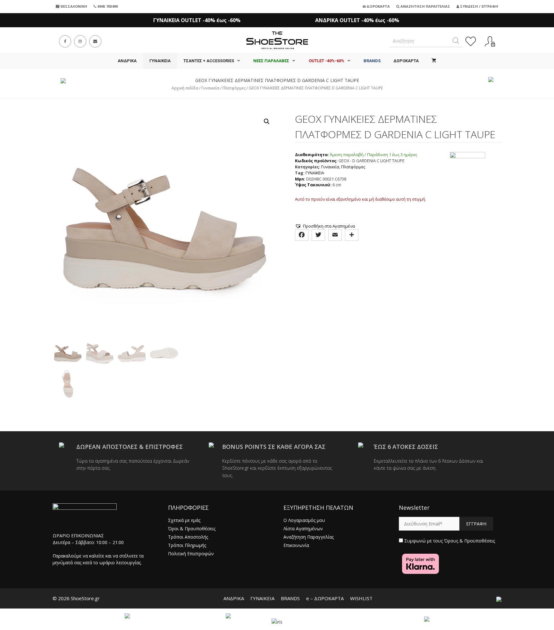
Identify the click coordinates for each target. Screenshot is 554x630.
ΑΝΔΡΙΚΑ (127, 60)
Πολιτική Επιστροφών (191, 553)
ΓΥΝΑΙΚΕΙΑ (160, 60)
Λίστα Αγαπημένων (303, 528)
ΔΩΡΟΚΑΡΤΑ (406, 60)
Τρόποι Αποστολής (188, 537)
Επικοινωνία (296, 545)
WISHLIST (361, 598)
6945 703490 (107, 6)
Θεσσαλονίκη (73, 6)
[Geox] (467, 170)
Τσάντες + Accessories (208, 60)
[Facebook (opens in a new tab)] (65, 41)
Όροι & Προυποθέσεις (191, 528)
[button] (267, 121)
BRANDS (290, 598)
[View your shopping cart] (434, 61)
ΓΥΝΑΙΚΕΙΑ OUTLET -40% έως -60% (196, 20)
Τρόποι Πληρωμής (187, 545)
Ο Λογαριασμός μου (304, 520)
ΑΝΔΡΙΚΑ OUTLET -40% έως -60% (357, 20)
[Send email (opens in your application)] (95, 41)
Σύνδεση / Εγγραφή (478, 6)
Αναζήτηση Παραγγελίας (424, 6)
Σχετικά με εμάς (184, 520)
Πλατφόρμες (234, 88)
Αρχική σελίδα (185, 88)
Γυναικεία (210, 88)
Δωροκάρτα (377, 6)
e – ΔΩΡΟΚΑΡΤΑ (325, 598)
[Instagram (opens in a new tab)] (80, 41)
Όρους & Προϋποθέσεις (469, 541)
